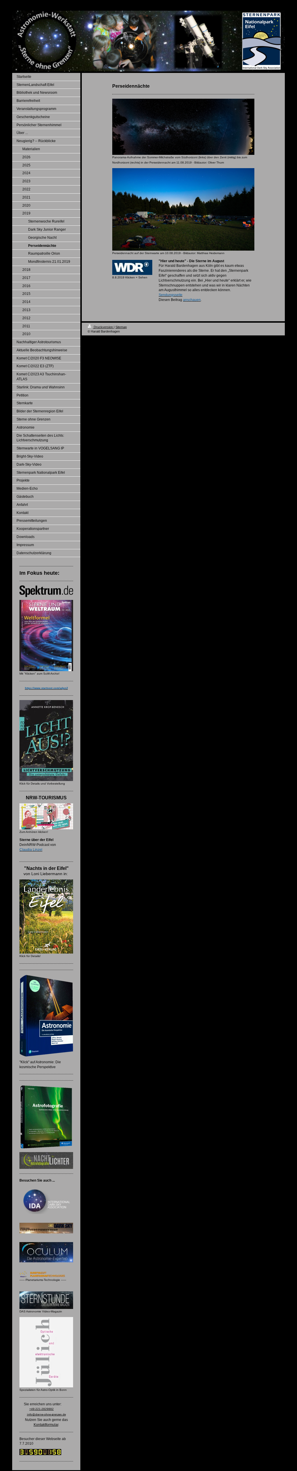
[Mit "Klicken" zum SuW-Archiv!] (46, 635)
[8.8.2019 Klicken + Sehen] (132, 267)
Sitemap (121, 327)
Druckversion (103, 327)
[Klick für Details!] (46, 916)
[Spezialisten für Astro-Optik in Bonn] (46, 1352)
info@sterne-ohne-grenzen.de (46, 1414)
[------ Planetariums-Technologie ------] (46, 1274)
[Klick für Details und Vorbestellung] (46, 740)
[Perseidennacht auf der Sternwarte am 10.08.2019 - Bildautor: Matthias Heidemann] (183, 209)
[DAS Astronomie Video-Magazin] (46, 1300)
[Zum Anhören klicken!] (46, 816)
